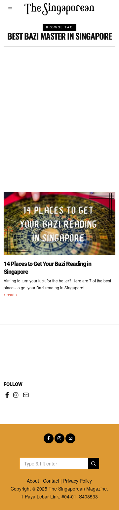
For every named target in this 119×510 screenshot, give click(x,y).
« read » (11, 295)
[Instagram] (16, 395)
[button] (93, 463)
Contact (51, 480)
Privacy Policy (77, 480)
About (33, 480)
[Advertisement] (59, 109)
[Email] (25, 395)
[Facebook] (7, 395)
